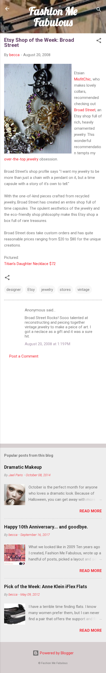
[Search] (99, 10)
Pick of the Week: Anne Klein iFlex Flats (45, 586)
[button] (99, 41)
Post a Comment (23, 356)
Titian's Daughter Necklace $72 (30, 263)
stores (65, 289)
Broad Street (84, 110)
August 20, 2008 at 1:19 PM (47, 344)
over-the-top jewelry (21, 159)
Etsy (31, 289)
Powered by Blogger (56, 653)
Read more (91, 511)
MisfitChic (82, 79)
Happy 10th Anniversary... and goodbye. (46, 526)
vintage (83, 289)
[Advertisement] (53, 399)
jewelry (47, 289)
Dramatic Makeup (23, 467)
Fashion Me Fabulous (53, 16)
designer (13, 289)
